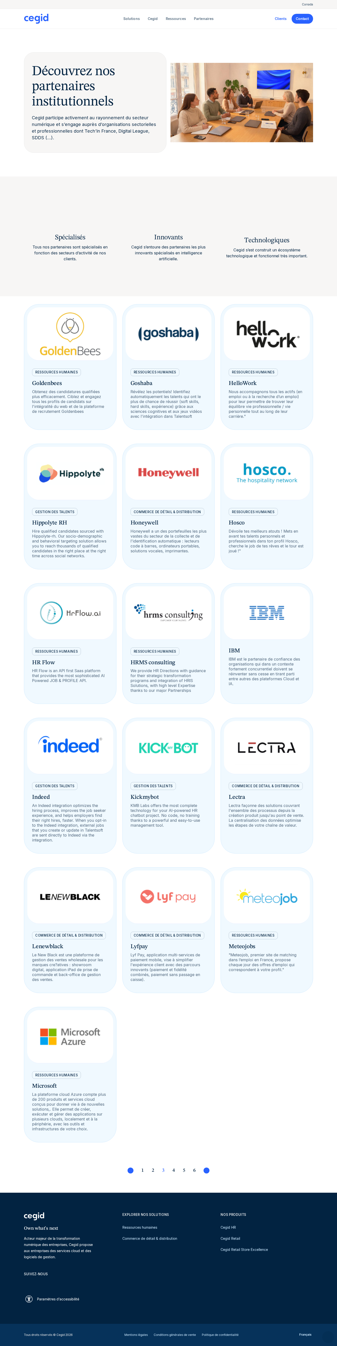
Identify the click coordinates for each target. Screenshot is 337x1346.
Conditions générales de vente (175, 1335)
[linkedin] (26, 1282)
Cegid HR (228, 1227)
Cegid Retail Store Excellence (244, 1249)
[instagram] (50, 1282)
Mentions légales (136, 1335)
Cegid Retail (230, 1238)
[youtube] (38, 1282)
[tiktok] (61, 1282)
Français (305, 1334)
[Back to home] (72, 19)
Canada (307, 4)
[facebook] (73, 1282)
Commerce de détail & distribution (149, 1238)
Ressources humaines (139, 1227)
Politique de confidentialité (220, 1335)
